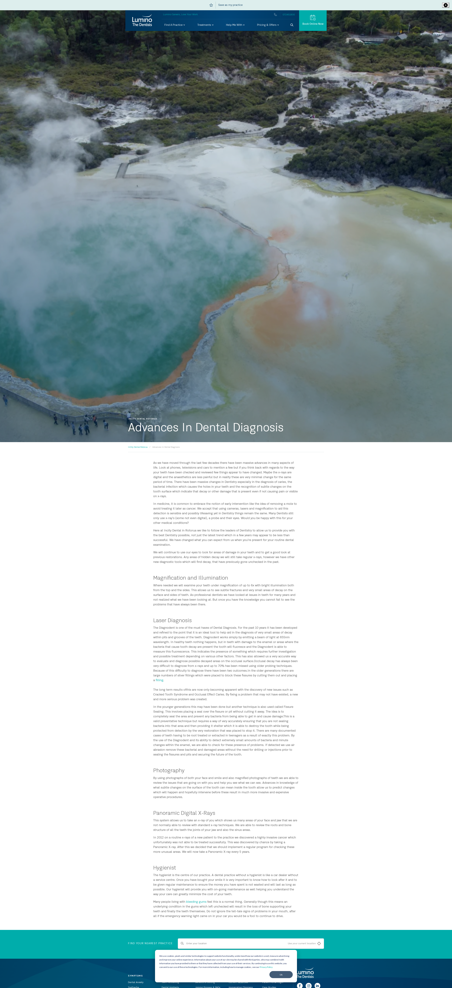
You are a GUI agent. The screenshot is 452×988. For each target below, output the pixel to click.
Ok (281, 974)
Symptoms (135, 976)
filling (159, 680)
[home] (305, 972)
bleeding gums (196, 901)
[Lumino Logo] (142, 20)
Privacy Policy (266, 967)
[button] (175, 25)
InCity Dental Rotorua (137, 447)
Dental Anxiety (136, 982)
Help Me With (234, 25)
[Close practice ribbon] (445, 5)
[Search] (292, 25)
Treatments (204, 25)
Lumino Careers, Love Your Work (180, 14)
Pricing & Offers (267, 25)
